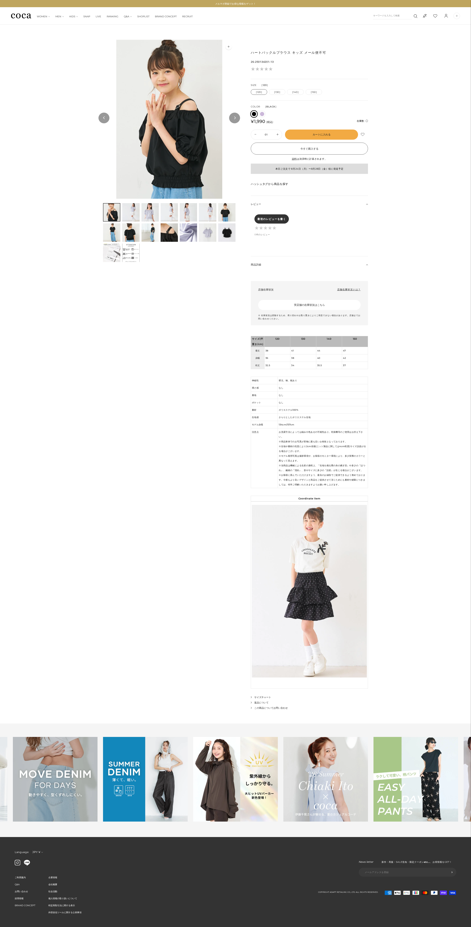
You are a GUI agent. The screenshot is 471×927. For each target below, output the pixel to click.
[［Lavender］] (262, 114)
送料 (294, 158)
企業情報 (52, 877)
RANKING (112, 16)
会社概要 (52, 884)
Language (22, 852)
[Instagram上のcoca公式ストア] (17, 864)
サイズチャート (262, 697)
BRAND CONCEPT (166, 16)
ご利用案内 (20, 877)
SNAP (86, 16)
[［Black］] (254, 114)
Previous (103, 118)
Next (234, 118)
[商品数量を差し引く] (278, 134)
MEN (58, 16)
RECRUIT (187, 16)
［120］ (259, 92)
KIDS (72, 16)
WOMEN (42, 16)
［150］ (313, 92)
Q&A (126, 16)
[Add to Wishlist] (363, 135)
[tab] (111, 212)
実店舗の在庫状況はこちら (309, 305)
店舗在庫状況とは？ (349, 289)
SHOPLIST (143, 16)
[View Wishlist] (438, 15)
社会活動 (52, 891)
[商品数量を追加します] (255, 134)
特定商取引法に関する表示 (61, 905)
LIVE (98, 16)
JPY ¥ (36, 852)
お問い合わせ (21, 891)
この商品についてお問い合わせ (271, 707)
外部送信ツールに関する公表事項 (65, 912)
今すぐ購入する (309, 148)
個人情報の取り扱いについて (62, 898)
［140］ (295, 92)
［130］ (277, 92)
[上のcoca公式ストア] (27, 864)
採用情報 (19, 898)
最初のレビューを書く (271, 219)
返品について (261, 702)
